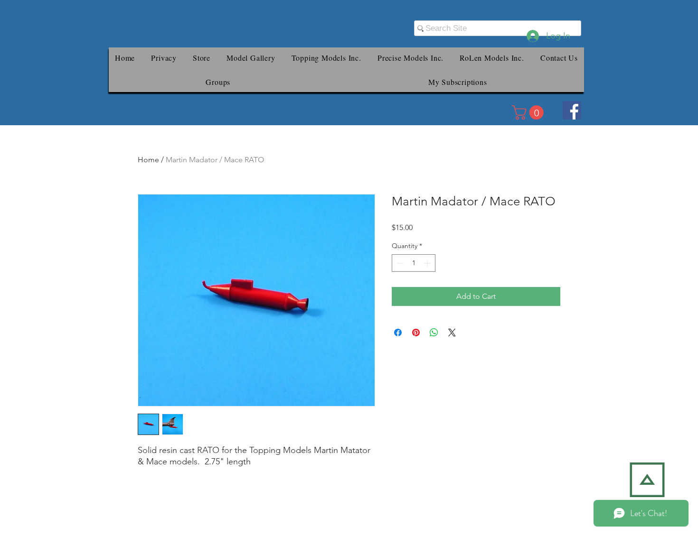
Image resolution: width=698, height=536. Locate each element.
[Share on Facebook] (398, 332)
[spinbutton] (413, 263)
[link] (529, 112)
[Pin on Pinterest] (416, 332)
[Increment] (428, 263)
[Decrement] (399, 263)
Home (148, 159)
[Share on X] (452, 332)
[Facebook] (572, 110)
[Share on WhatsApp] (434, 332)
